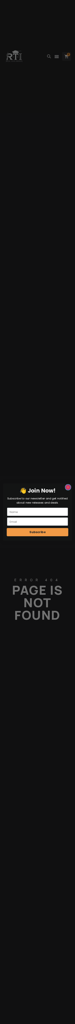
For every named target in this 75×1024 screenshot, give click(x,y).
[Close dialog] (68, 487)
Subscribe (37, 532)
